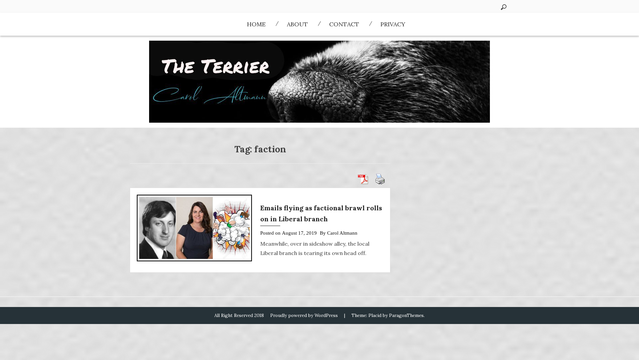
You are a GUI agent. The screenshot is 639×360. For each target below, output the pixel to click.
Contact (344, 24)
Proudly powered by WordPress (304, 315)
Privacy (392, 24)
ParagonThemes (406, 315)
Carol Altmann (342, 233)
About (297, 24)
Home (256, 24)
